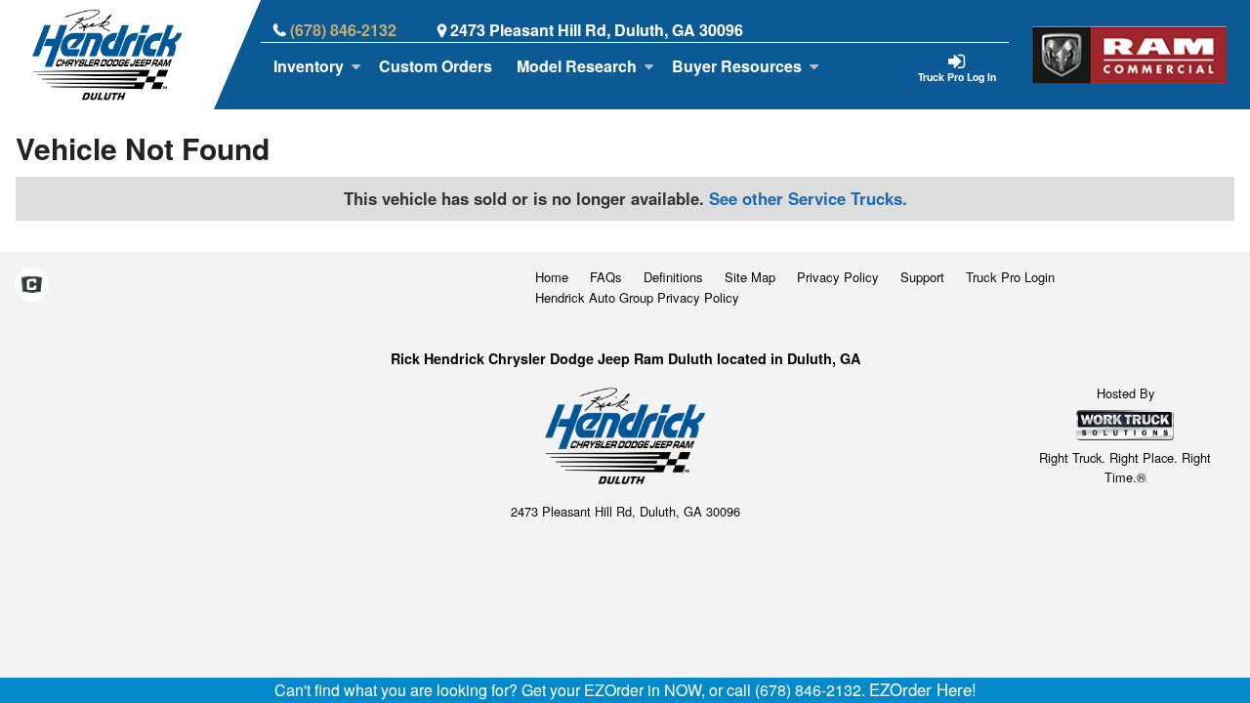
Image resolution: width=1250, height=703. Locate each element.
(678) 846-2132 (343, 30)
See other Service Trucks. (808, 198)
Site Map (750, 277)
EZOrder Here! (923, 689)
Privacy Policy (838, 277)
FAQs (606, 277)
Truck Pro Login (1010, 277)
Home (551, 277)
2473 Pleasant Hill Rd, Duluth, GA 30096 (596, 30)
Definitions (673, 277)
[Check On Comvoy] (32, 286)
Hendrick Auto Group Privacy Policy (637, 297)
